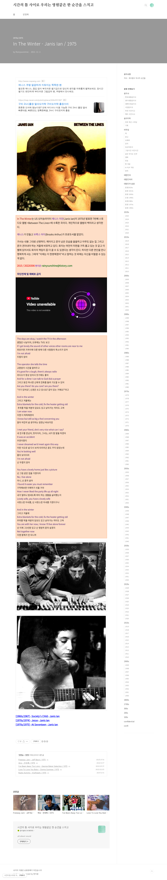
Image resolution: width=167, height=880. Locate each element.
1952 (127, 496)
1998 (127, 321)
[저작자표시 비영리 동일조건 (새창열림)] (44, 741)
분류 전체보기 (129, 89)
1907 (127, 672)
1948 (127, 514)
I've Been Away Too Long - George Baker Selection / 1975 (42, 766)
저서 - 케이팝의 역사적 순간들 (134, 78)
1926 (127, 598)
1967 (127, 440)
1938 (127, 552)
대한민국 (127, 175)
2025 (127, 216)
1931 (127, 576)
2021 (127, 229)
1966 (127, 444)
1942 (127, 534)
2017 (127, 247)
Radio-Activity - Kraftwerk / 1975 (32, 773)
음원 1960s (129, 208)
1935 (127, 563)
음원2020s (129, 187)
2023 (127, 222)
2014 (127, 258)
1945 (127, 524)
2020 (127, 233)
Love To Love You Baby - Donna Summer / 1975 (38, 769)
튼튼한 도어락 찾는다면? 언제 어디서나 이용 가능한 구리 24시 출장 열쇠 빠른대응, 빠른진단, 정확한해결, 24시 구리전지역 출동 (52, 109)
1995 (127, 331)
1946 (127, 521)
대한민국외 (128, 179)
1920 (127, 618)
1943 (127, 531)
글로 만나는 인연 (131, 154)
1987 (127, 363)
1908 (127, 668)
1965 (127, 447)
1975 (27, 755)
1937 (127, 556)
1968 (127, 437)
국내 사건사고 (130, 110)
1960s (126, 430)
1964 (127, 450)
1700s (126, 704)
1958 (127, 475)
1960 (127, 464)
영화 (126, 157)
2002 (127, 303)
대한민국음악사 (130, 104)
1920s (126, 584)
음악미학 (127, 118)
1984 (127, 373)
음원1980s (129, 201)
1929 (127, 588)
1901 (127, 692)
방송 (126, 160)
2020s (126, 212)
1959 (127, 472)
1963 (127, 454)
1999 (127, 318)
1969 (127, 433)
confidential (129, 721)
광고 (126, 137)
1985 (127, 370)
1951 (127, 499)
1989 (127, 356)
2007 (127, 286)
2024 (127, 219)
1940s (126, 507)
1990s (126, 314)
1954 (127, 489)
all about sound (24, 836)
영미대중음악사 (130, 100)
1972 (127, 419)
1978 (127, 398)
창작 (126, 143)
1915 (127, 640)
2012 (127, 264)
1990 (127, 348)
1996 (127, 328)
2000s (126, 275)
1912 (127, 650)
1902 (127, 689)
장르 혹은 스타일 (131, 122)
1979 (127, 395)
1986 (127, 366)
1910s (126, 622)
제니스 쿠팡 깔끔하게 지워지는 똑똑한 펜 (40, 85)
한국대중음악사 (130, 97)
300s (126, 708)
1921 (127, 615)
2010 (127, 271)
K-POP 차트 (129, 167)
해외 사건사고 (130, 114)
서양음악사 (129, 107)
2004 (127, 296)
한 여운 (127, 164)
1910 (127, 657)
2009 (127, 279)
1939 (127, 549)
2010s (126, 237)
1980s (126, 352)
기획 (126, 125)
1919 (127, 626)
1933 (127, 569)
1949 (127, 510)
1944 (127, 527)
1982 (127, 380)
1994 (127, 335)
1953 (127, 492)
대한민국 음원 (129, 183)
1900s (126, 661)
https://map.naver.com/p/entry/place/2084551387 (40, 100)
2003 (127, 299)
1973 (127, 415)
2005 (127, 293)
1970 (127, 425)
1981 (127, 383)
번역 (126, 171)
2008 (127, 282)
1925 (127, 601)
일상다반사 (129, 147)
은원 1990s (129, 197)
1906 (127, 675)
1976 (127, 405)
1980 (127, 387)
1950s (126, 468)
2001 (127, 306)
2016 (127, 251)
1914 (127, 643)
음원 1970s (129, 204)
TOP (152, 871)
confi (126, 725)
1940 (127, 541)
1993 (127, 338)
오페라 (127, 140)
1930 (127, 580)
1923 (127, 608)
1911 (127, 653)
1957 (127, 479)
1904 (127, 682)
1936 (127, 559)
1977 (127, 402)
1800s (126, 700)
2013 (127, 261)
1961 (127, 461)
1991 (127, 345)
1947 (127, 517)
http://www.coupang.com (29, 81)
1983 (127, 377)
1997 (127, 324)
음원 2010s (129, 191)
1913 (127, 647)
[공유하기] (23, 741)
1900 (127, 695)
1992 (127, 341)
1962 (127, 457)
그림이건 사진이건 (131, 150)
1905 (127, 678)
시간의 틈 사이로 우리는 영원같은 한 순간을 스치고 (53, 5)
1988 (127, 360)
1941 (127, 538)
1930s (126, 545)
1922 (127, 611)
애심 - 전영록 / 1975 (26, 763)
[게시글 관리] (27, 741)
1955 (127, 486)
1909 (127, 665)
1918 (127, 630)
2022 (127, 226)
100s (126, 717)
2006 (127, 289)
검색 (146, 5)
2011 (127, 268)
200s (126, 712)
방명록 (26, 14)
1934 (127, 566)
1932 (127, 573)
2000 (127, 310)
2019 (127, 241)
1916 (127, 636)
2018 (127, 244)
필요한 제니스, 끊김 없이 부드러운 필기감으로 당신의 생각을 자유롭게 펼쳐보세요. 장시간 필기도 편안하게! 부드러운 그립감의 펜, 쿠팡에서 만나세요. (60, 90)
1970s (21, 755)
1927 (127, 594)
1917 (127, 633)
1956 (127, 482)
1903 (127, 685)
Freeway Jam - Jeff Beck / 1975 (32, 760)
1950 (127, 503)
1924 (127, 605)
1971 (127, 422)
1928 (127, 591)
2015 (127, 254)
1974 (127, 412)
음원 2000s (129, 194)
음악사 (126, 93)
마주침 (126, 129)
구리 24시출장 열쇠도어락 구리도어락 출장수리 (43, 103)
